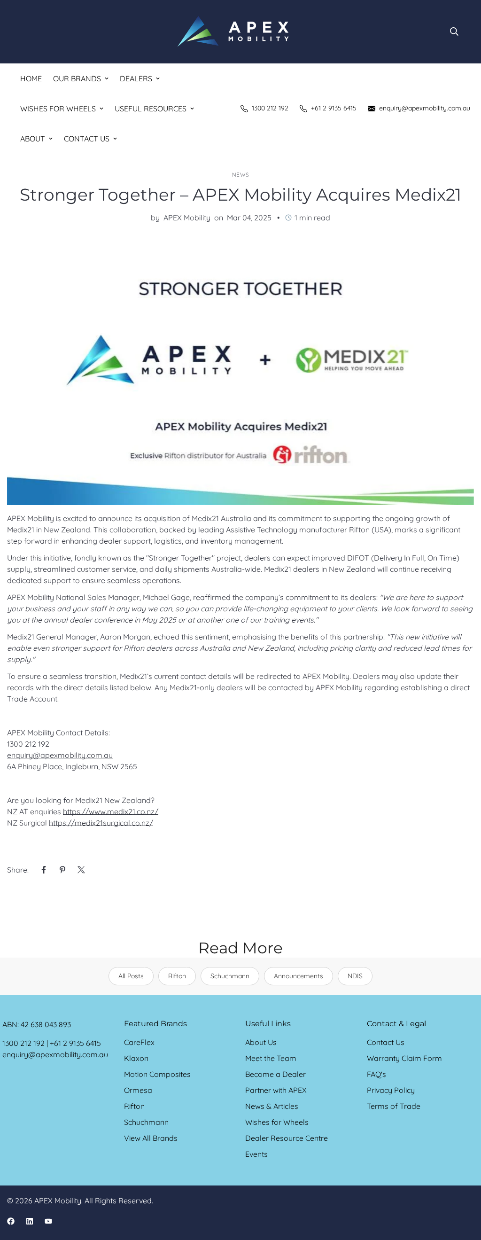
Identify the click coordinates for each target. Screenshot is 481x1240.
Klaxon (136, 1058)
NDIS (355, 976)
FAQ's (376, 1074)
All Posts (131, 976)
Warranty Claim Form (404, 1058)
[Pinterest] (62, 869)
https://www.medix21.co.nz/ (110, 811)
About (32, 138)
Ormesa (138, 1090)
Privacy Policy (391, 1090)
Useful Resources (150, 108)
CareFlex (139, 1042)
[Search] (454, 31)
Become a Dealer (275, 1074)
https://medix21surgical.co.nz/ (101, 822)
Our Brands (77, 78)
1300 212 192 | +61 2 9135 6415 (51, 1043)
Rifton (177, 976)
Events (256, 1154)
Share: (18, 869)
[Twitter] (81, 869)
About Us (261, 1042)
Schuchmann (229, 976)
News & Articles (271, 1106)
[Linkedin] (29, 1221)
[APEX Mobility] (233, 31)
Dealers (136, 78)
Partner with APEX (276, 1090)
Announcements (298, 976)
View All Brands (151, 1138)
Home (31, 78)
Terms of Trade (393, 1106)
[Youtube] (48, 1221)
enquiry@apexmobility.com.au (60, 755)
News (240, 174)
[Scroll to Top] (462, 1189)
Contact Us (86, 138)
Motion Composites (157, 1074)
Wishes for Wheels (58, 108)
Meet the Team (270, 1058)
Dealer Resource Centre (286, 1138)
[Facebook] (43, 869)
